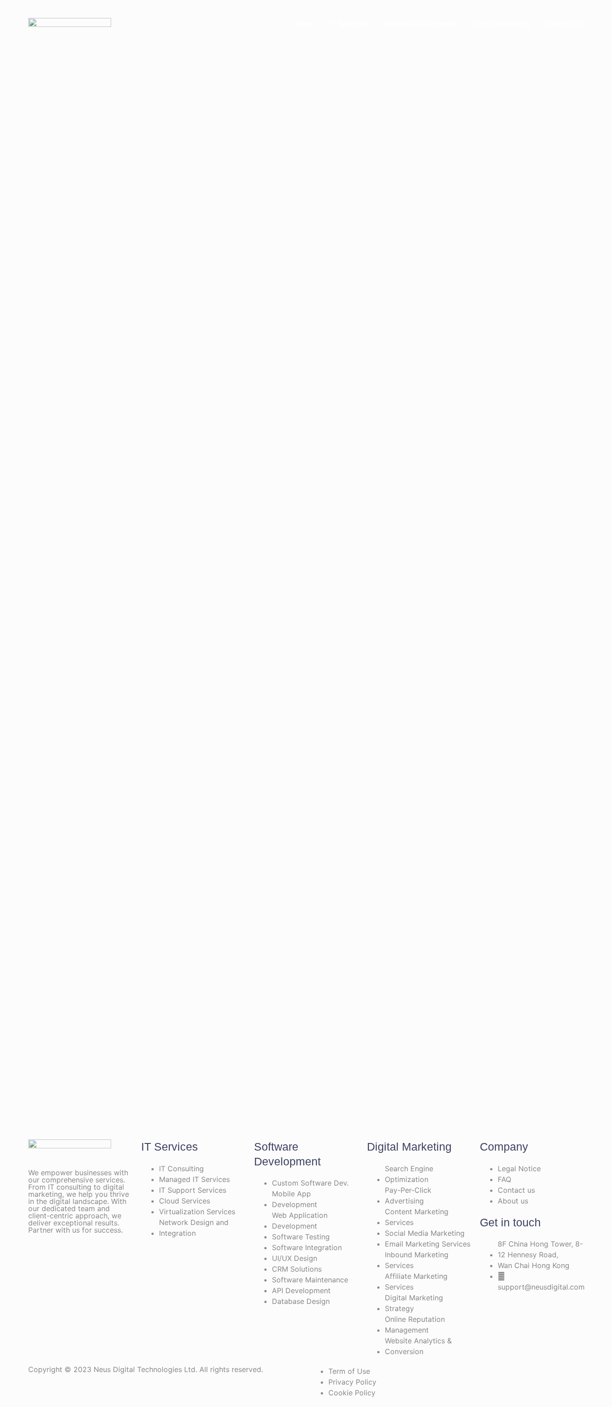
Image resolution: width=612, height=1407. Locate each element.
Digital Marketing (502, 24)
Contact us (564, 24)
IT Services (348, 24)
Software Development (420, 24)
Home (304, 24)
